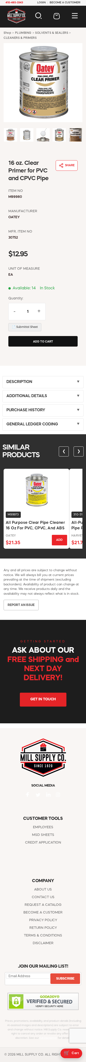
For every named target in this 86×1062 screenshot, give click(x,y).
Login (41, 2)
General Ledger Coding (32, 424)
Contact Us (43, 897)
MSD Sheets (43, 835)
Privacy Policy (43, 920)
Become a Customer (43, 912)
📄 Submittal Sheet (25, 327)
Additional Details (26, 396)
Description (19, 382)
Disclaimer (43, 943)
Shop (7, 33)
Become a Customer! (65, 2)
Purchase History (25, 410)
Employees (43, 827)
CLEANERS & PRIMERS (20, 38)
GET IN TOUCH (43, 699)
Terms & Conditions (43, 935)
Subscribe (65, 978)
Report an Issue (21, 605)
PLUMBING (23, 33)
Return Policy (43, 928)
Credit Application (43, 842)
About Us (43, 889)
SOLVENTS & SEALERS (51, 33)
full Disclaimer (48, 1038)
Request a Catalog (43, 905)
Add (59, 540)
